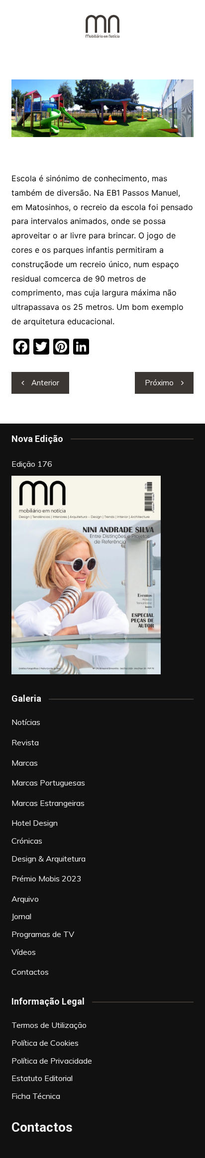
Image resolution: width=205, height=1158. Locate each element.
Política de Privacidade (51, 1061)
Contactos (30, 972)
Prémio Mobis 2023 (46, 878)
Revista (25, 742)
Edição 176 (31, 464)
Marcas (24, 763)
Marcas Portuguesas (48, 783)
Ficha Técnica (35, 1096)
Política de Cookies (45, 1043)
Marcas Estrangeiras (48, 803)
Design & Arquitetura (48, 859)
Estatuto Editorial (42, 1078)
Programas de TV (42, 934)
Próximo (159, 382)
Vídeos (23, 952)
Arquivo (25, 899)
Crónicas (26, 841)
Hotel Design (34, 823)
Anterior (45, 382)
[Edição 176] (86, 575)
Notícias (25, 722)
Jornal (21, 916)
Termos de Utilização (49, 1025)
